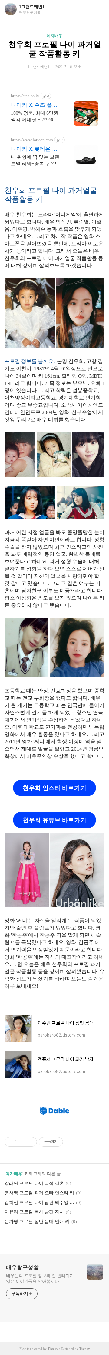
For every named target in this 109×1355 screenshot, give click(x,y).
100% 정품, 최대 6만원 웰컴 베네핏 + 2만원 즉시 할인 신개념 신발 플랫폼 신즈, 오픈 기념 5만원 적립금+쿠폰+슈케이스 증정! (36, 116)
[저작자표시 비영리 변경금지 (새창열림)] (71, 1141)
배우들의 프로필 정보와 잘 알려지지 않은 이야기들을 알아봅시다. (40, 1278)
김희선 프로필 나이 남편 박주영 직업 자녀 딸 (39, 1202)
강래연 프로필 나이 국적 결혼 (34, 1183)
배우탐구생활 (22, 1267)
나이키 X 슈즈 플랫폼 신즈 (34, 105)
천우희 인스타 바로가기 (54, 788)
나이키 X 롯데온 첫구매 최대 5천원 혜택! (34, 149)
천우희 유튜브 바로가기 (54, 820)
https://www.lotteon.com (32, 140)
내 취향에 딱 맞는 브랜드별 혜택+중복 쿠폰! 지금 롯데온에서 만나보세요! (36, 160)
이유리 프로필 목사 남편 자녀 (34, 1211)
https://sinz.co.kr (25, 96)
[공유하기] (22, 1141)
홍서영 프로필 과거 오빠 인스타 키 (39, 1192)
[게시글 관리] (30, 1141)
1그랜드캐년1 (32, 7)
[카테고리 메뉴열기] (98, 9)
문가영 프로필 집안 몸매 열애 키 (37, 1221)
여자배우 (54, 35)
